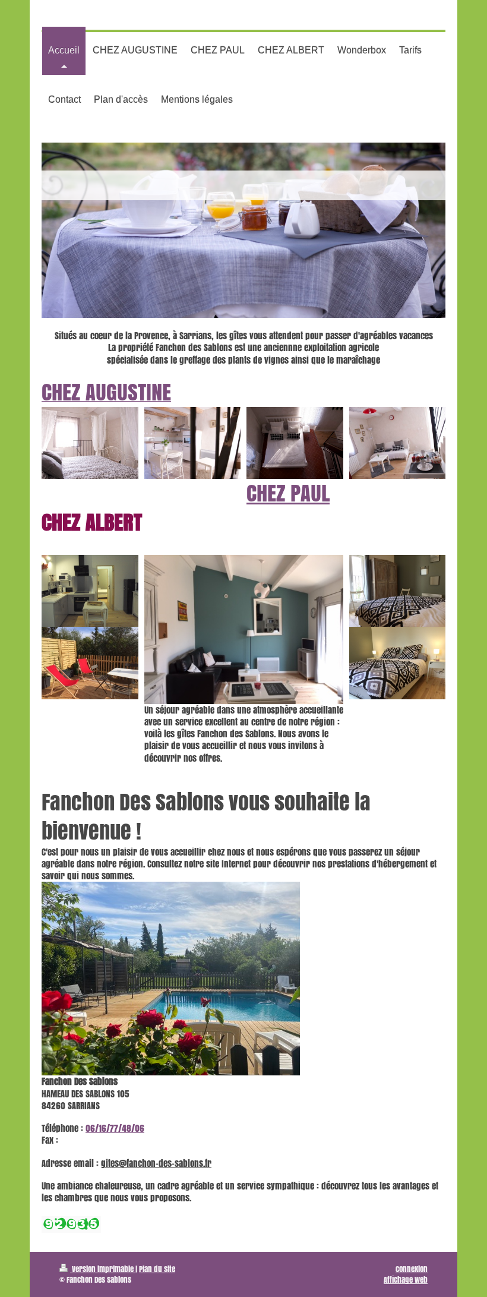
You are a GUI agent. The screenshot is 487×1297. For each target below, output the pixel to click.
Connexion (412, 1268)
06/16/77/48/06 (115, 1128)
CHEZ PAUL (288, 493)
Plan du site (157, 1268)
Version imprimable (102, 1268)
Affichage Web (406, 1279)
